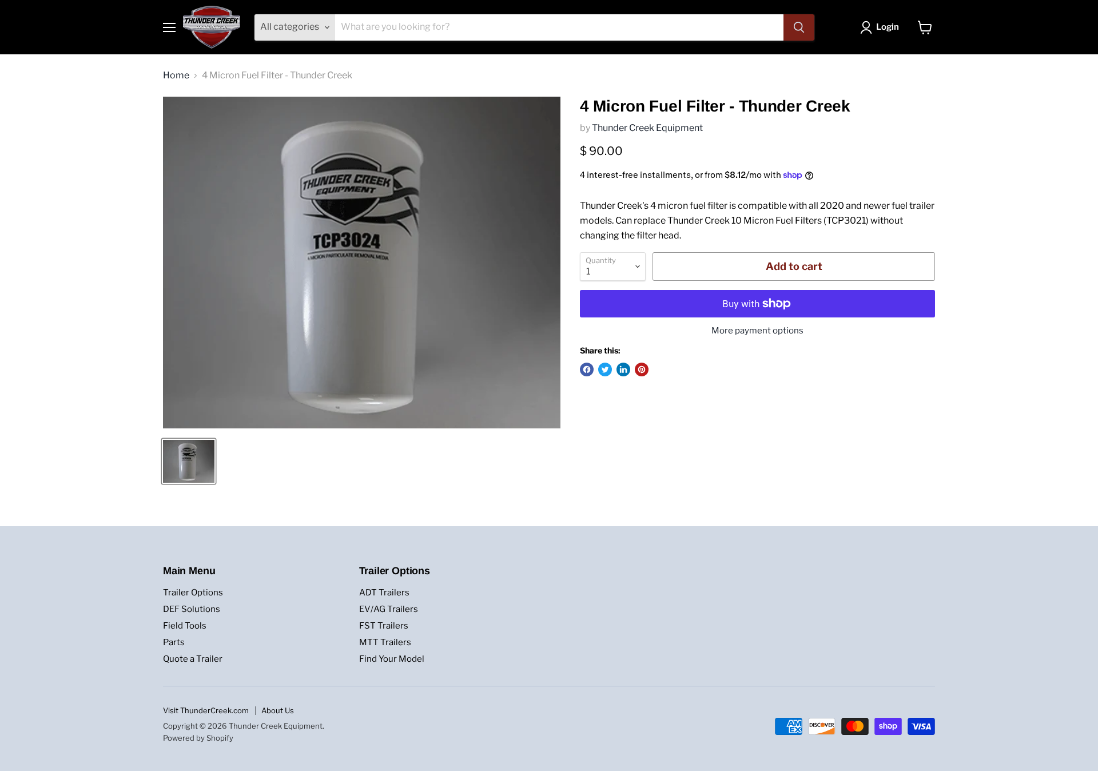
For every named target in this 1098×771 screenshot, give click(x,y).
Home (176, 75)
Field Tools (184, 626)
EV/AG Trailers (388, 609)
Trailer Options (193, 592)
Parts (174, 642)
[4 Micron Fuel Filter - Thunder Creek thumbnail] (189, 461)
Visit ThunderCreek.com (206, 710)
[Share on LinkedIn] (623, 369)
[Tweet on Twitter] (605, 369)
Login (887, 27)
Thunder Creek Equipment (647, 127)
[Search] (798, 27)
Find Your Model (391, 659)
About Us (277, 710)
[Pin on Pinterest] (642, 369)
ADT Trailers (384, 592)
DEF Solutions (191, 609)
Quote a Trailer (192, 659)
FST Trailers (383, 626)
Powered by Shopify (198, 737)
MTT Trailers (385, 642)
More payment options (757, 331)
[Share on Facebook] (587, 369)
